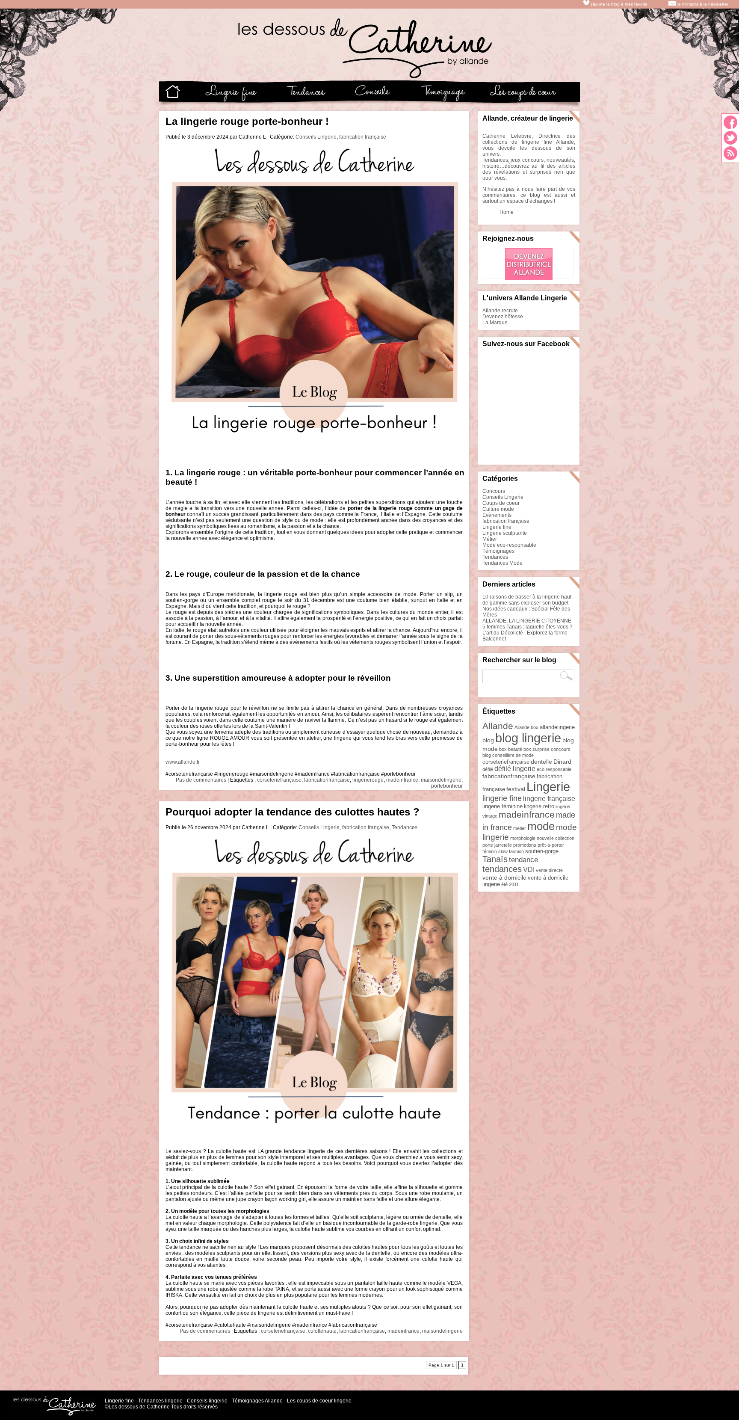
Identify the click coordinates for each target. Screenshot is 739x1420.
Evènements (496, 515)
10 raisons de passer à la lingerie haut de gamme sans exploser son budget (526, 600)
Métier (489, 539)
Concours (493, 491)
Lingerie (548, 787)
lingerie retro (539, 806)
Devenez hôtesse (502, 317)
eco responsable (554, 769)
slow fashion (511, 851)
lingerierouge (368, 780)
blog (488, 740)
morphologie (522, 838)
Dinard (562, 761)
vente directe (549, 870)
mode (541, 826)
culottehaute (322, 1331)
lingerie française (549, 798)
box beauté (510, 749)
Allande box (526, 727)
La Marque (495, 323)
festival (515, 789)
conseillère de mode (513, 755)
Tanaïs (495, 859)
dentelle (541, 761)
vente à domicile (504, 877)
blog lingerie (528, 738)
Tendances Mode (502, 563)
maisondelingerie (441, 780)
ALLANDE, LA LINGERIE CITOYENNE (526, 621)
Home (507, 212)
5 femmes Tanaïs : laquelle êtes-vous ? (527, 627)
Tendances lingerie (160, 1401)
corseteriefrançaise (279, 780)
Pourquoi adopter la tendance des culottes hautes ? (293, 812)
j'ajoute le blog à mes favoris (618, 4)
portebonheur (447, 786)
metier (519, 828)
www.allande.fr (183, 762)
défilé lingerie (514, 768)
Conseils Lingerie (316, 137)
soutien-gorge (542, 851)
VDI (529, 869)
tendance (523, 860)
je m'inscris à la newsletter (702, 4)
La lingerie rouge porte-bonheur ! (247, 121)
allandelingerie (557, 727)
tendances (502, 869)
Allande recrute (500, 311)
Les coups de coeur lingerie (319, 1401)
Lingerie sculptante (504, 533)
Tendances (404, 827)
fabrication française (362, 137)
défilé (487, 769)
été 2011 (510, 884)
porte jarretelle (497, 845)
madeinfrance (402, 780)
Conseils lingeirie (207, 1401)
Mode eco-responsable (509, 545)
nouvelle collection (555, 838)
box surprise (536, 749)
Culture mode (498, 509)
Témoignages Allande (257, 1401)
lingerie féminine (502, 806)
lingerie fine (502, 798)
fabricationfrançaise (327, 780)
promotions (524, 845)
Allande (497, 726)
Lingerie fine (496, 527)
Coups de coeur (501, 503)
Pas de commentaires (201, 780)
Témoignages (498, 551)
